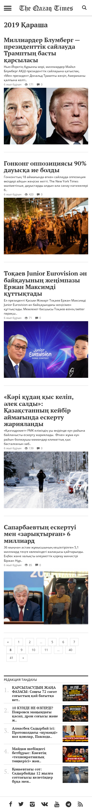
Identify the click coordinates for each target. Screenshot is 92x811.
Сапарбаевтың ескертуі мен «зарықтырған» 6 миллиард (40, 534)
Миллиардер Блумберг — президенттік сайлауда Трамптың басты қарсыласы (42, 50)
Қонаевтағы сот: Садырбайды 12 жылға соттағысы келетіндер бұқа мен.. (32, 775)
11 (46, 650)
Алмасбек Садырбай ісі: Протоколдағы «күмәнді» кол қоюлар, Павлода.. (34, 732)
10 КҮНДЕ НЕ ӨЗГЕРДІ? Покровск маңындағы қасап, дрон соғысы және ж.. (35, 714)
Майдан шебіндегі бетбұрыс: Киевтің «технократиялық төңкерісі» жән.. (29, 755)
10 (33, 650)
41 (11, 658)
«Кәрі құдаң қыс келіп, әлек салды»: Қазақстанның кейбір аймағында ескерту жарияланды (38, 410)
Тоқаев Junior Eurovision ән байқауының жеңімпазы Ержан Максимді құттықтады (45, 283)
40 (70, 650)
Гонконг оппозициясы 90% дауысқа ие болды (45, 166)
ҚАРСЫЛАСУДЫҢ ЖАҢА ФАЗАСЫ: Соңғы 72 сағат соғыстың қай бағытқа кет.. (34, 693)
